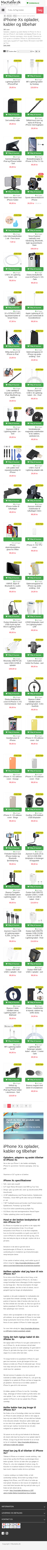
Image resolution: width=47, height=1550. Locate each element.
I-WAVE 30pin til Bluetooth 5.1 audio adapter (13, 586)
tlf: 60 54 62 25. (12, 1132)
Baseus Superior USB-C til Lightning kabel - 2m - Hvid (34, 393)
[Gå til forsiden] (4, 16)
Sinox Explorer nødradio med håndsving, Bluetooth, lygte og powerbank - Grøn (34, 240)
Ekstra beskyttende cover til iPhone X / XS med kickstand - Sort (13, 701)
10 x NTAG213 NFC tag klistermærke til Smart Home (12, 315)
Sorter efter (12, 51)
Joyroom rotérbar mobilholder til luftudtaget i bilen (34, 508)
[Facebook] (4, 1534)
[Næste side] (30, 1106)
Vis (33, 51)
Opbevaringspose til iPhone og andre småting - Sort (34, 354)
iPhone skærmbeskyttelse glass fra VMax (12, 547)
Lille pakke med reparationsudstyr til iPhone (13, 470)
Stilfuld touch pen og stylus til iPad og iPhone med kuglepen (34, 122)
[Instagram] (7, 1534)
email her (21, 1127)
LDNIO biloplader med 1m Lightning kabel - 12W (34, 624)
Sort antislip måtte (12, 120)
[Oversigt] (7, 51)
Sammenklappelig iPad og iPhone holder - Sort (13, 161)
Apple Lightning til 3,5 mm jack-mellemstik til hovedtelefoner (34, 315)
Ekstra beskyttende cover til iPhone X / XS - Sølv (34, 277)
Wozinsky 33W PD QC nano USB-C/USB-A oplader (12, 663)
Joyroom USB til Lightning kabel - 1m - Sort (12, 431)
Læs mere (6, 45)
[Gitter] (4, 51)
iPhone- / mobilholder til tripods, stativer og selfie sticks (34, 1010)
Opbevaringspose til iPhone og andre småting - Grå (34, 586)
